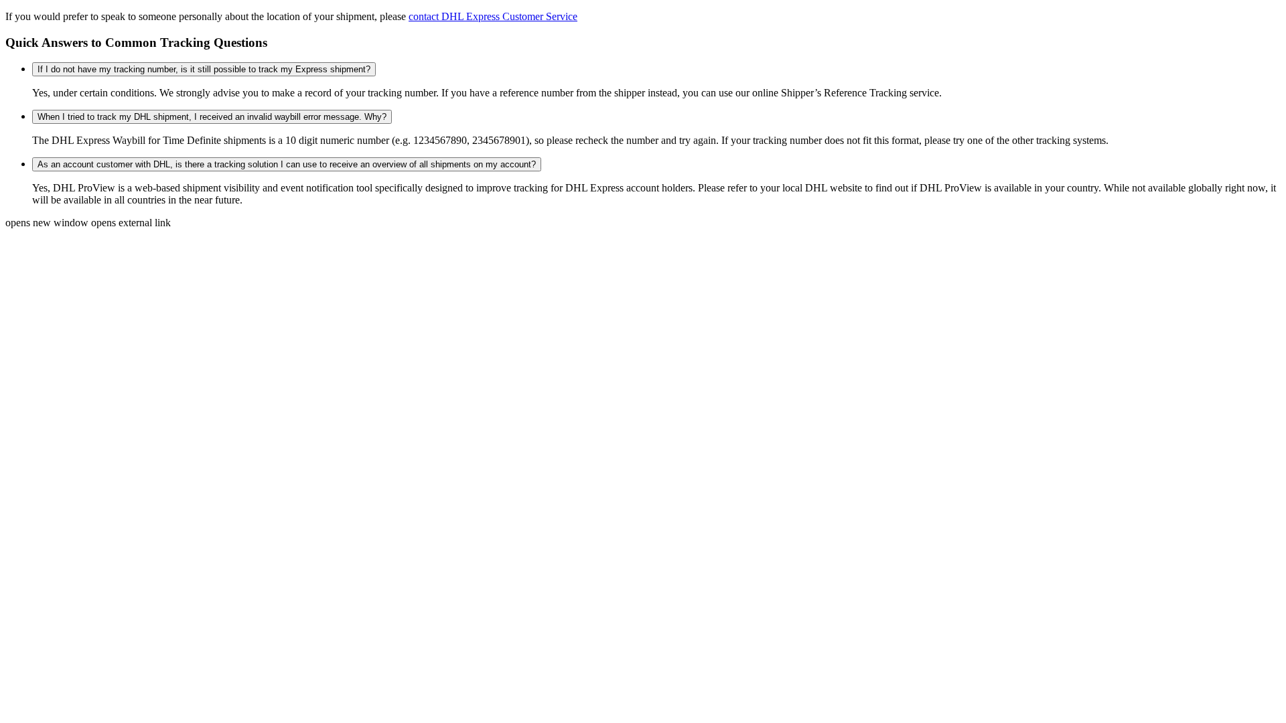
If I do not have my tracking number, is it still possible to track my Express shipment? (204, 69)
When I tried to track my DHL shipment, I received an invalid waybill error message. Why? (212, 117)
